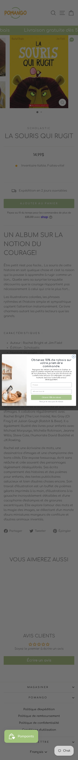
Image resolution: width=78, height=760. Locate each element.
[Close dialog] (73, 356)
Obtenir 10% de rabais (51, 397)
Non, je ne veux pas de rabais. (51, 402)
